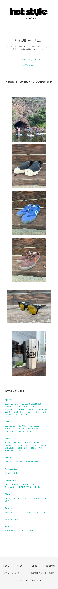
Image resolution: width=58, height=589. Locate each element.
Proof (25, 484)
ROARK (24, 415)
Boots (27, 443)
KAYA (21, 409)
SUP (7, 527)
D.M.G (8, 412)
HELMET (37, 498)
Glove (42, 448)
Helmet (18, 445)
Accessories (36, 426)
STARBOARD (11, 531)
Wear (43, 445)
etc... (33, 448)
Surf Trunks (10, 431)
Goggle (8, 445)
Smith (34, 484)
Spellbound (42, 409)
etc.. (30, 412)
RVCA (26, 407)
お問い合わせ (29, 65)
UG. (45, 412)
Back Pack (23, 448)
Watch (8, 473)
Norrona (8, 512)
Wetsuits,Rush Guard (28, 429)
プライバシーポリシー (13, 573)
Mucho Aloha (11, 415)
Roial (17, 407)
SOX (27, 445)
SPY (7, 484)
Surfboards (10, 426)
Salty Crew (19, 412)
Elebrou (16, 484)
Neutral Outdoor (31, 512)
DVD (35, 445)
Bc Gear (37, 443)
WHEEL (26, 498)
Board (7, 443)
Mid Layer (9, 448)
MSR (18, 512)
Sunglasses (10, 480)
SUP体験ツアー (12, 519)
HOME (6, 566)
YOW (7, 501)
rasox (30, 409)
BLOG (34, 566)
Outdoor (9, 508)
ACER (35, 407)
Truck (16, 498)
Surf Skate (10, 429)
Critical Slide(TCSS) (31, 404)
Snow (7, 438)
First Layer (10, 451)
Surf (7, 422)
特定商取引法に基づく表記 (42, 573)
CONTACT (50, 566)
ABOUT (20, 566)
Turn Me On (10, 409)
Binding (17, 443)
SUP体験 (23, 426)
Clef (37, 412)
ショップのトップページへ (29, 60)
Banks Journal (11, 404)
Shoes (8, 458)
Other (16, 473)
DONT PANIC (25, 487)
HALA (32, 531)
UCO (45, 512)
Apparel (8, 400)
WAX (20, 451)
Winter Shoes (32, 462)
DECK (7, 498)
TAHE (23, 531)
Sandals (8, 462)
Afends (8, 407)
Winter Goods (25, 431)
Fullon (38, 487)
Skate (7, 494)
